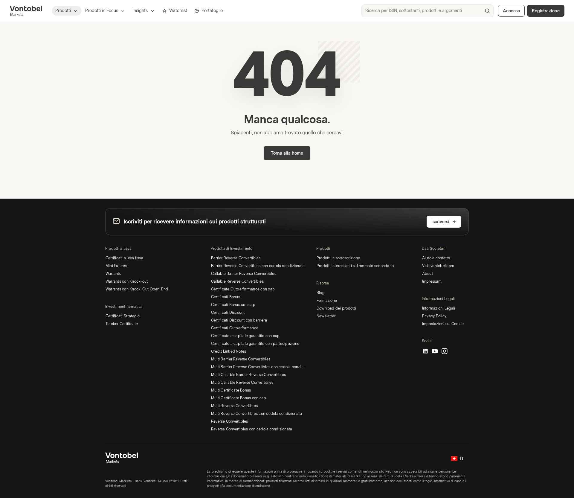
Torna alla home (287, 153)
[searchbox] (427, 11)
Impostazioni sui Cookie (443, 324)
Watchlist (178, 10)
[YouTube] (435, 351)
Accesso (511, 10)
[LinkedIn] (425, 351)
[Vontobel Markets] (26, 11)
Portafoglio (212, 10)
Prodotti (63, 10)
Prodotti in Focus (101, 10)
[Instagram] (444, 351)
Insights (140, 10)
